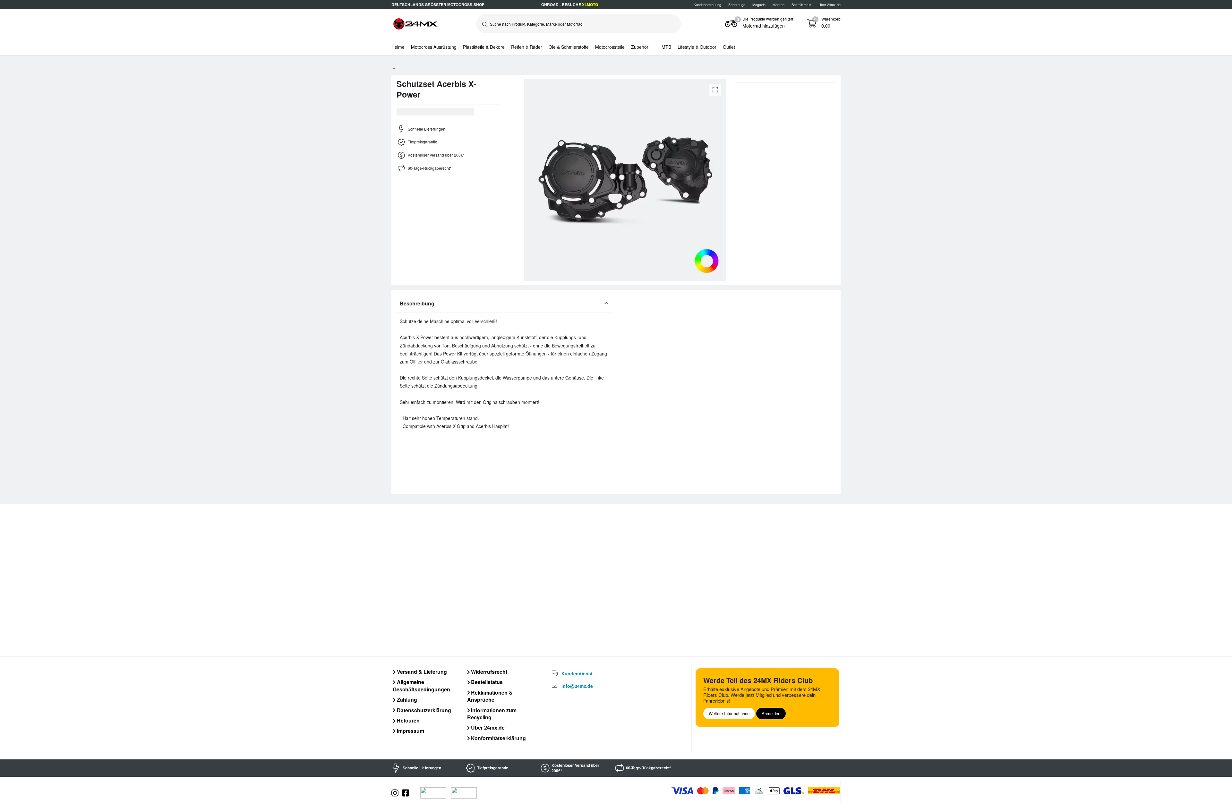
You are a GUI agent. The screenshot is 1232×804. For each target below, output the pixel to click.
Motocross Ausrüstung (434, 47)
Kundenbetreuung (707, 4)
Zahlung (406, 699)
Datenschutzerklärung (423, 710)
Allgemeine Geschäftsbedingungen (421, 685)
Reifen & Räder (526, 47)
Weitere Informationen (729, 713)
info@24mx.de (577, 686)
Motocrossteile (610, 47)
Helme (398, 47)
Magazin (759, 4)
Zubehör (639, 47)
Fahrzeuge (736, 4)
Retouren (408, 720)
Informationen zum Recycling (492, 713)
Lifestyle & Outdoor (697, 47)
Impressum (410, 730)
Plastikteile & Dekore (484, 47)
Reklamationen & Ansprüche (490, 696)
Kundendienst (577, 673)
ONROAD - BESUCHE (569, 4)
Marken (778, 4)
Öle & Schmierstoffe (569, 47)
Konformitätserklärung (498, 738)
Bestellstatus (486, 682)
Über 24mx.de (829, 4)
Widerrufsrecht (488, 671)
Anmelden (771, 713)
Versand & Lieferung (421, 671)
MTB (666, 47)
